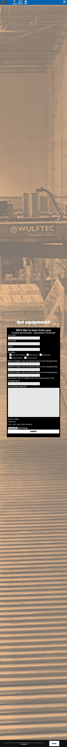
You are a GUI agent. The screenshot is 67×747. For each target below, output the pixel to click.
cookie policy (24, 744)
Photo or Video (13, 419)
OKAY (54, 743)
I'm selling (11, 352)
